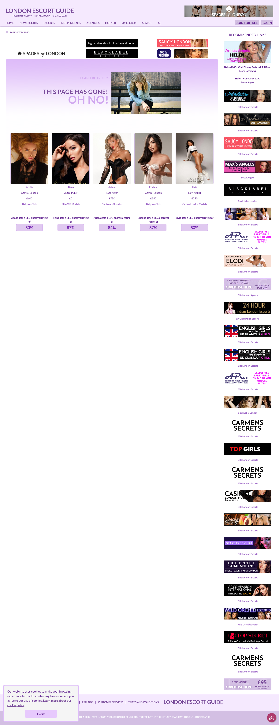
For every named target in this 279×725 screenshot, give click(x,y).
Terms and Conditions (143, 702)
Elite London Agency (248, 295)
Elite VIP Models (71, 204)
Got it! (41, 714)
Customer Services (110, 702)
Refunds (87, 702)
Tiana (71, 187)
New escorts (29, 22)
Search (147, 22)
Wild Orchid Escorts (248, 624)
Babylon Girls (29, 204)
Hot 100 (110, 22)
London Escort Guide (40, 10)
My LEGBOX (128, 22)
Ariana (112, 187)
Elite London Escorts (248, 106)
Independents (71, 22)
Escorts (49, 22)
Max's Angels (247, 177)
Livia (194, 187)
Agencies (93, 22)
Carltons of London (112, 204)
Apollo (29, 187)
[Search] (159, 23)
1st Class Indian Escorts (247, 318)
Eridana (153, 187)
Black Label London (247, 201)
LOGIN (267, 22)
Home (10, 22)
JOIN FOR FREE (247, 22)
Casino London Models (194, 204)
